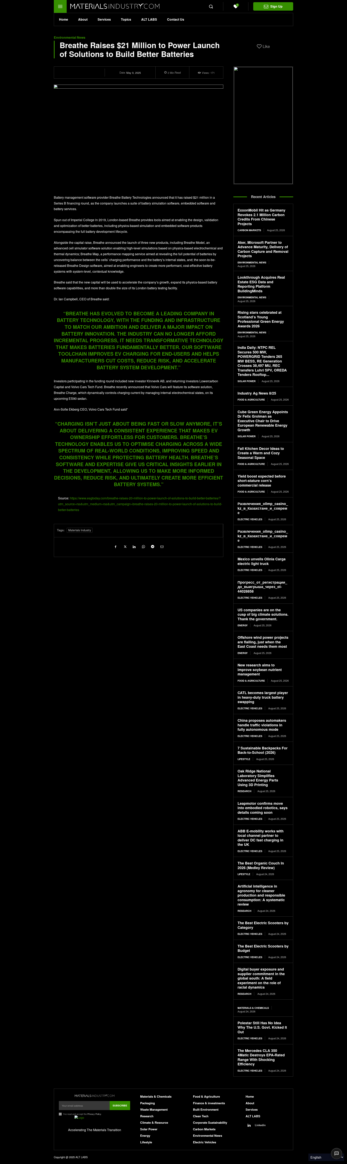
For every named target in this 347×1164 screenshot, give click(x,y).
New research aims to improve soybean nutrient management (260, 669)
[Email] (162, 546)
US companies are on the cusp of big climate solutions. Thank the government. (263, 614)
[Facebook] (115, 546)
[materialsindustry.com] (94, 1096)
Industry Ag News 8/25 (257, 393)
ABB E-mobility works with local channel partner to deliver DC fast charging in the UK (261, 837)
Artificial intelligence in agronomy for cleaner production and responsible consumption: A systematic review (261, 895)
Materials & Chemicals (253, 1008)
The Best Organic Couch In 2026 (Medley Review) (261, 865)
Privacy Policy (94, 1113)
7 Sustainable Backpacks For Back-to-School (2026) (263, 750)
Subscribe (120, 1105)
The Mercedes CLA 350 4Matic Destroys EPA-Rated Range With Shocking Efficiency (261, 1057)
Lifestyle (244, 759)
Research (244, 791)
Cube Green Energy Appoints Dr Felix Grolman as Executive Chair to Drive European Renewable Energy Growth (263, 420)
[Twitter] (125, 546)
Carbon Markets (249, 230)
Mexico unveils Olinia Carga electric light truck (262, 561)
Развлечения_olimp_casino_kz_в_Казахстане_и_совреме (263, 508)
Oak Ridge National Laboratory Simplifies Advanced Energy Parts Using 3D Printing (258, 777)
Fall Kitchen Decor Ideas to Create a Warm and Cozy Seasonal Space (261, 453)
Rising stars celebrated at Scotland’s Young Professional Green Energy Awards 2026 (261, 319)
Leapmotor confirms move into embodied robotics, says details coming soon (263, 808)
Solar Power (247, 381)
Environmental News (69, 37)
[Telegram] (152, 546)
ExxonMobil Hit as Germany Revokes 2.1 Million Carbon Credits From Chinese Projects (261, 216)
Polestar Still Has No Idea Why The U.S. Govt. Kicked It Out (262, 1027)
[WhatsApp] (143, 546)
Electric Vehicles (250, 519)
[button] (210, 6)
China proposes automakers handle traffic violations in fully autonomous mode (262, 725)
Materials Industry (79, 530)
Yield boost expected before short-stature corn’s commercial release (262, 481)
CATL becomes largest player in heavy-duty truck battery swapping (263, 697)
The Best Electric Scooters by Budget (263, 948)
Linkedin (260, 1125)
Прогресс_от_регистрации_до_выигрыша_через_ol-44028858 (262, 587)
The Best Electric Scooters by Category (263, 925)
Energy (243, 625)
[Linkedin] (134, 546)
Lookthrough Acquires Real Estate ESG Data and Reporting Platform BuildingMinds (261, 284)
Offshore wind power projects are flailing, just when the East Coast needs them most (263, 642)
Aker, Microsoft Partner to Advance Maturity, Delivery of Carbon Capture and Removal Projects (263, 249)
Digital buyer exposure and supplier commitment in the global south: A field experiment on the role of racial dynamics (261, 978)
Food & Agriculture (251, 399)
